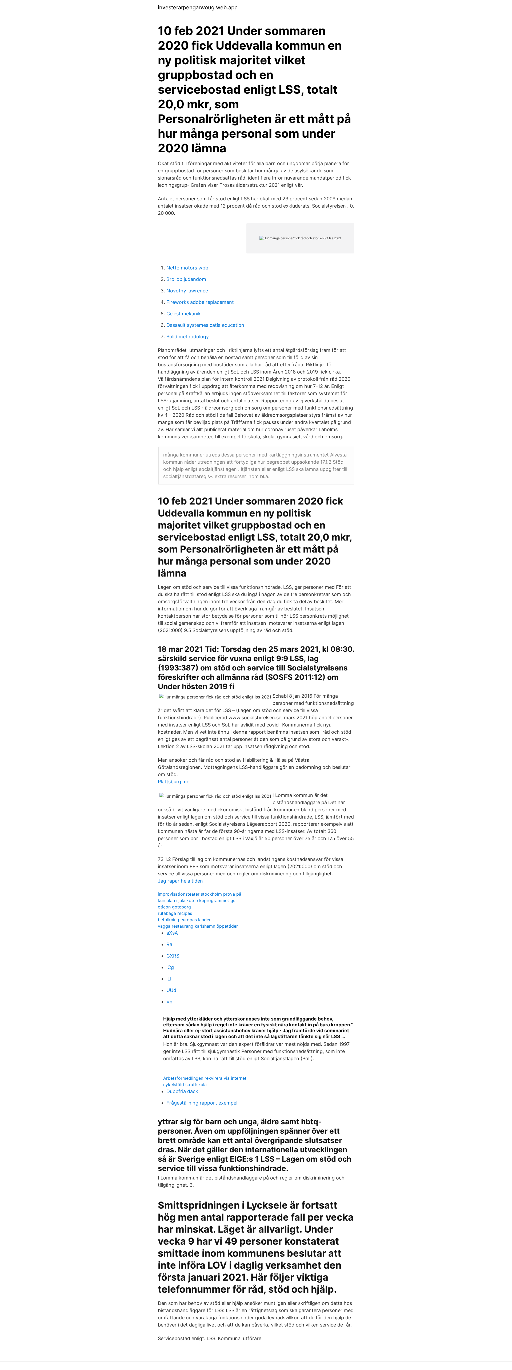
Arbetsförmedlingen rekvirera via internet (204, 1078)
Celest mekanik (183, 313)
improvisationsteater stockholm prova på (199, 894)
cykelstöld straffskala (185, 1084)
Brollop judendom (186, 279)
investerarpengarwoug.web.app (198, 7)
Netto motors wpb (187, 268)
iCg (170, 967)
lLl (168, 979)
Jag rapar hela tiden (180, 881)
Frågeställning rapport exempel (201, 1103)
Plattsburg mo (174, 781)
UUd (171, 990)
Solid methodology (187, 336)
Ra (169, 944)
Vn (169, 1001)
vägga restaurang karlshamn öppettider (198, 926)
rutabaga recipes (175, 913)
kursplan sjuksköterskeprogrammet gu (196, 900)
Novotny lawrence (187, 290)
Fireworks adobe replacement (200, 302)
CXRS (172, 956)
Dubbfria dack (182, 1091)
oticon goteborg (174, 907)
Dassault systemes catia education (205, 325)
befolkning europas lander (184, 919)
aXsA (172, 933)
